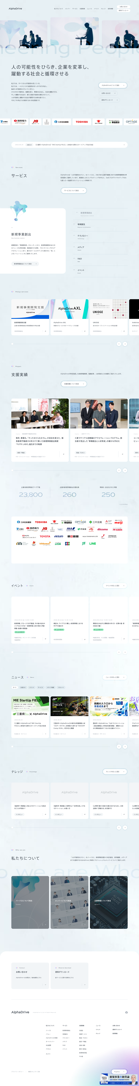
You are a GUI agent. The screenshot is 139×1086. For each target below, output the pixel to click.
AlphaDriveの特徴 (51, 1038)
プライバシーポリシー (17, 1071)
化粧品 (81, 1030)
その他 (81, 1056)
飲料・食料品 (82, 1049)
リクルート (61, 687)
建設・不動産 (82, 1041)
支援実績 (81, 1025)
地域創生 (65, 1034)
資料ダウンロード (117, 1029)
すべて (15, 687)
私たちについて (50, 1025)
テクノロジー (66, 1038)
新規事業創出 (66, 1030)
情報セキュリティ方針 (34, 1071)
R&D (64, 1045)
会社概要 (48, 1045)
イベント (32, 687)
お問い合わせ (116, 1025)
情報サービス (83, 1034)
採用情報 (115, 1033)
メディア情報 (50, 687)
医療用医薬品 (83, 1052)
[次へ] (125, 344)
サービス (40, 687)
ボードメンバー (50, 1041)
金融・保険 (82, 1045)
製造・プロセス (83, 1038)
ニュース (98, 1025)
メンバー (48, 1054)
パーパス (48, 1030)
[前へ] (119, 344)
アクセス (48, 1049)
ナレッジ (98, 1033)
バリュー (48, 1034)
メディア (65, 1041)
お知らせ (23, 687)
